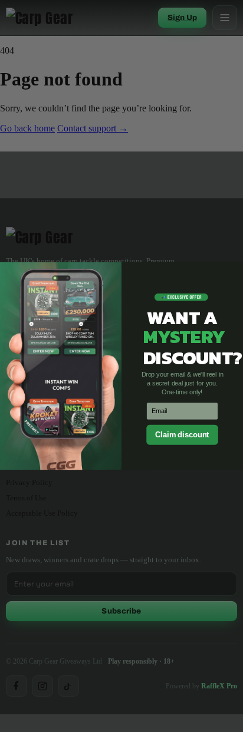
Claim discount (182, 434)
